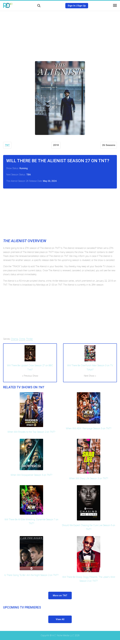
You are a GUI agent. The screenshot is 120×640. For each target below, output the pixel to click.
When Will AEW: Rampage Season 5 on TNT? (88, 428)
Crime (22, 339)
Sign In (71, 5)
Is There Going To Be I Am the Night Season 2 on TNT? (31, 575)
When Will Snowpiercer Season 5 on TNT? (31, 475)
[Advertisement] (60, 33)
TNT (7, 145)
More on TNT (60, 595)
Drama (14, 339)
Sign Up (81, 5)
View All (60, 619)
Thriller (29, 339)
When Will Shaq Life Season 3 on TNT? (88, 478)
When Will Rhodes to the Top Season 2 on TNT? (31, 431)
